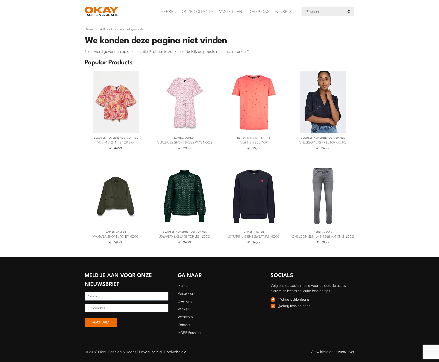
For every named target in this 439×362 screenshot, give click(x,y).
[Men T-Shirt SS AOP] (254, 102)
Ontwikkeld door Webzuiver (332, 352)
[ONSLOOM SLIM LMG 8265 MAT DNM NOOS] (323, 196)
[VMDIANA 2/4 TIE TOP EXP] (116, 102)
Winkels (283, 11)
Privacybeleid (150, 352)
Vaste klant (231, 11)
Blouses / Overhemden (110, 137)
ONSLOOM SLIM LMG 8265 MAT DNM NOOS (323, 236)
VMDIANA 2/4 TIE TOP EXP (115, 142)
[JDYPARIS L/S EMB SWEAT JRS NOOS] (254, 196)
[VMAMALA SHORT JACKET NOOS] (116, 196)
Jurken (190, 137)
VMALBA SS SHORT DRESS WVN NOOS (184, 142)
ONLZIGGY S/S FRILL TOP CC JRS (323, 142)
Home (89, 29)
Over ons (259, 11)
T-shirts (264, 137)
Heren (241, 137)
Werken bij (186, 317)
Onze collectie (198, 11)
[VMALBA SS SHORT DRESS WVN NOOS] (185, 102)
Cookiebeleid (175, 352)
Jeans (328, 231)
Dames (133, 137)
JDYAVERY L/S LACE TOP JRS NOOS (184, 236)
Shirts (252, 137)
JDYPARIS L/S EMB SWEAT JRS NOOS (254, 236)
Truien (259, 231)
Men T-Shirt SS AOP (254, 142)
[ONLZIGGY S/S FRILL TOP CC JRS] (323, 102)
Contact (184, 325)
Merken (168, 11)
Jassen (121, 231)
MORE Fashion (189, 332)
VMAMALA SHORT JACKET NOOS (116, 236)
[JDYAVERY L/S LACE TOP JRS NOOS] (185, 196)
